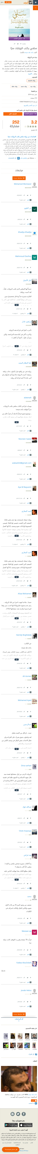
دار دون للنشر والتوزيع (30, 105)
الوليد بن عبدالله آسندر (13, 1049)
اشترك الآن (13, 113)
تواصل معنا (25, 1143)
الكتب (31, 1143)
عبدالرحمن (6, 1049)
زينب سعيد (27, 1049)
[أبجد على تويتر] (18, 1114)
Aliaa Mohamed (27, 1039)
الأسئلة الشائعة (17, 1143)
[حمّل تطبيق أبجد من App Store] (26, 1125)
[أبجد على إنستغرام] (12, 1114)
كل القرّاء (32, 1054)
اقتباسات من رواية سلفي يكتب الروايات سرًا (22, 137)
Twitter (18, 43)
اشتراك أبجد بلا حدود (6, 1143)
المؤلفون (17, 1145)
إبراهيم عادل (23, 158)
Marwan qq (26, 931)
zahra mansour (20, 1039)
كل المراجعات (19, 1019)
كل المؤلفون (31, 1103)
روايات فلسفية (31, 80)
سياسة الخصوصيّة (24, 1150)
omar (14, 1039)
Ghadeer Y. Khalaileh (20, 1049)
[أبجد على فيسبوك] (23, 1114)
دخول (2, 2)
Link (24, 195)
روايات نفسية (24, 86)
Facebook (20, 43)
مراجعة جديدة (17, 178)
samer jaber (34, 1049)
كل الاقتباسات (12, 158)
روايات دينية (33, 86)
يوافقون (22, 313)
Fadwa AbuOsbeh (23, 962)
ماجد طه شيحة (28, 52)
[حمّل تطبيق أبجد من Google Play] (11, 1125)
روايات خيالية (14, 86)
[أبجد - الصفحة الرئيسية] (25, 2)
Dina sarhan (6, 1039)
